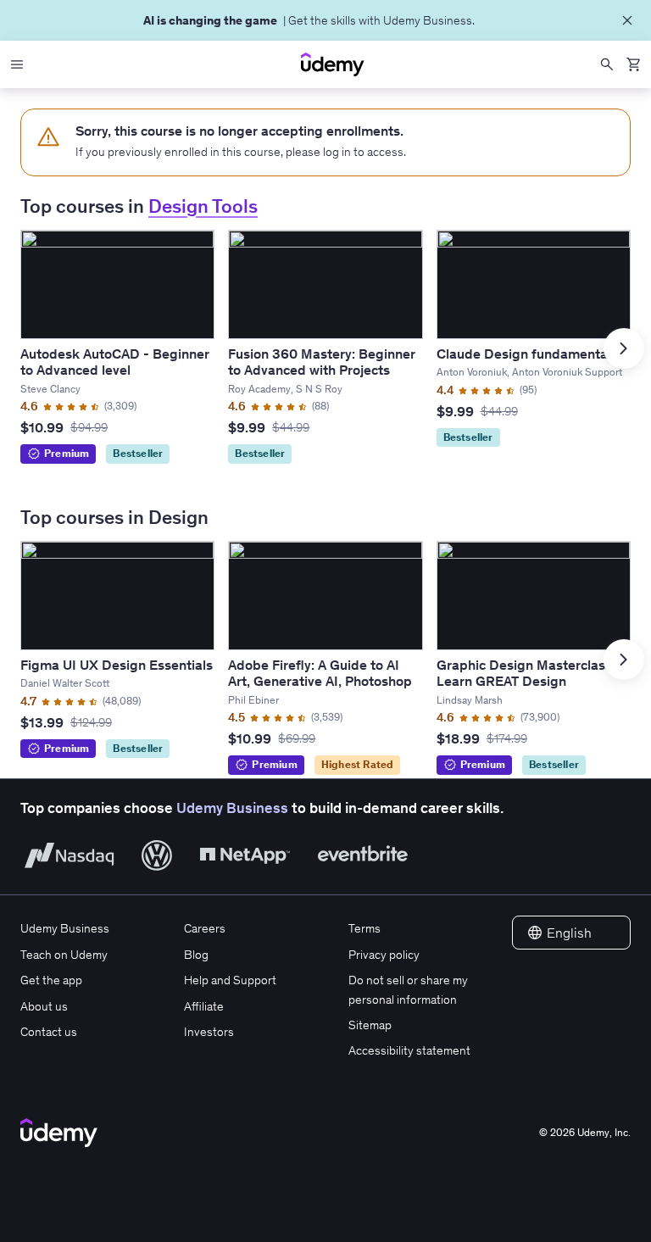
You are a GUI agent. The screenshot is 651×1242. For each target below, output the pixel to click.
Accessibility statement (409, 1050)
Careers (204, 928)
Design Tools (203, 206)
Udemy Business (232, 808)
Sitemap (370, 1025)
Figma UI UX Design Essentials (116, 664)
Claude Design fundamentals (527, 353)
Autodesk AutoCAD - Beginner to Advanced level (114, 361)
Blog (196, 954)
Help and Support (230, 980)
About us (44, 1006)
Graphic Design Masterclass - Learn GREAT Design (529, 672)
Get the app (51, 980)
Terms (364, 928)
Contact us (48, 1031)
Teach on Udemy (64, 954)
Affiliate (204, 1006)
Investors (209, 1031)
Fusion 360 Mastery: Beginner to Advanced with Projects (321, 361)
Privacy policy (384, 954)
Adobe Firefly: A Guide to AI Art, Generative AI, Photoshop (320, 672)
